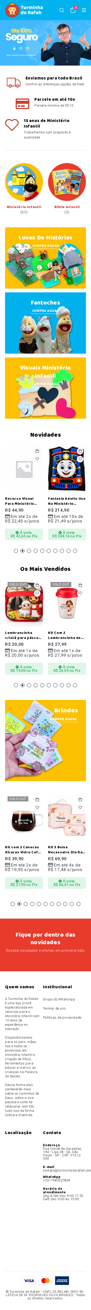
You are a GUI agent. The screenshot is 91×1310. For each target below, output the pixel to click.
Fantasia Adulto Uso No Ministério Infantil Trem (23, 504)
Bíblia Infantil (67, 207)
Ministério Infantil (24, 207)
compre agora (45, 384)
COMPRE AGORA (45, 246)
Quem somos (19, 987)
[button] (37, 451)
